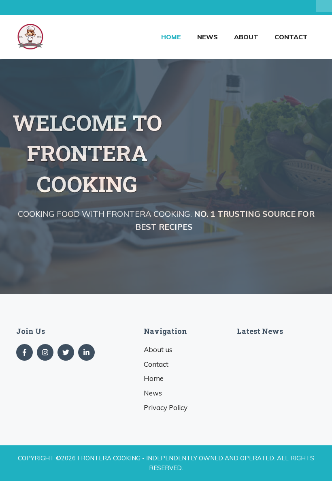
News (207, 37)
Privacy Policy (165, 407)
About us (158, 349)
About (246, 37)
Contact (291, 37)
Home (171, 37)
